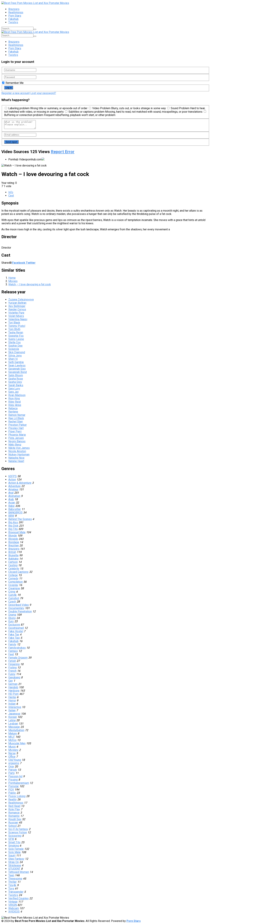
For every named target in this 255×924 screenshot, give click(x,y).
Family (12, 644)
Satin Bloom (15, 375)
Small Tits (14, 842)
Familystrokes (17, 647)
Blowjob (13, 539)
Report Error (62, 151)
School (12, 825)
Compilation (15, 581)
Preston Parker (17, 425)
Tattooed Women (18, 872)
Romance (14, 812)
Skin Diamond (16, 352)
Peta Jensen (16, 438)
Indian (12, 703)
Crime (11, 591)
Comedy (13, 578)
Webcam (13, 908)
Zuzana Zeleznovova (21, 299)
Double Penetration (20, 611)
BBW (11, 515)
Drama (12, 614)
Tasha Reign (15, 332)
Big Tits (13, 529)
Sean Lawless (17, 365)
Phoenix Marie (17, 434)
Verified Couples (18, 898)
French (12, 670)
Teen (11, 875)
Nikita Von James (19, 448)
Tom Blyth (14, 329)
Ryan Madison (17, 395)
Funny (11, 674)
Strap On (13, 862)
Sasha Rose (15, 378)
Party (11, 773)
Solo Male (14, 852)
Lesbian (13, 723)
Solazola (13, 349)
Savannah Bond (17, 372)
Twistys (13, 22)
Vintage (13, 901)
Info (10, 192)
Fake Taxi (14, 637)
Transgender (15, 891)
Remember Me (14, 83)
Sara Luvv (14, 388)
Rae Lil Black (16, 418)
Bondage (13, 542)
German (13, 684)
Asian (11, 502)
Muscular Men (17, 743)
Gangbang (14, 677)
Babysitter (14, 509)
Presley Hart (16, 428)
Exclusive (14, 624)
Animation (14, 496)
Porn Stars (14, 15)
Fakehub (13, 19)
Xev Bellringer (16, 306)
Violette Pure (16, 312)
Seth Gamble (16, 362)
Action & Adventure (19, 482)
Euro (11, 621)
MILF (11, 736)
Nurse (12, 753)
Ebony (12, 618)
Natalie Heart (16, 461)
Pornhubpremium (18, 783)
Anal (11, 492)
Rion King (14, 398)
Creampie (14, 588)
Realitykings (15, 12)
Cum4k (12, 595)
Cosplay (13, 585)
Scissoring (14, 835)
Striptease (14, 865)
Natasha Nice (16, 457)
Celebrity (13, 568)
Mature (12, 733)
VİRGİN (12, 905)
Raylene (13, 411)
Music (12, 746)
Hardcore (13, 690)
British (12, 552)
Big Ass (13, 522)
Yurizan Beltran (17, 302)
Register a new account (15, 93)
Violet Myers (16, 316)
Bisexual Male (17, 532)
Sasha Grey (15, 382)
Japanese (14, 713)
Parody (12, 769)
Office (11, 756)
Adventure (14, 486)
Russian (13, 822)
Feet (11, 654)
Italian (12, 710)
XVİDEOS (14, 911)
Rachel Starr (15, 421)
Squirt (11, 855)
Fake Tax (13, 634)
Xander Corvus (17, 309)
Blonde (12, 535)
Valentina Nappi (17, 319)
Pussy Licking (17, 796)
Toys (11, 888)
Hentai (12, 697)
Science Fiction (17, 832)
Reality (12, 799)
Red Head (14, 806)
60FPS (12, 476)
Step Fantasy (16, 858)
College (13, 575)
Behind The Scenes (20, 519)
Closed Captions (18, 572)
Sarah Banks (15, 385)
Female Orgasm (18, 657)
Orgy (11, 766)
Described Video (18, 605)
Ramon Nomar (16, 415)
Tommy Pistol (16, 326)
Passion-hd (15, 776)
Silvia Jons (15, 355)
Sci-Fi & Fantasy (18, 829)
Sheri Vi (13, 359)
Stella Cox (14, 342)
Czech (12, 601)
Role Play (14, 809)
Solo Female (16, 849)
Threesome (15, 878)
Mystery (13, 750)
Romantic (14, 816)
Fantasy (13, 651)
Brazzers (13, 9)
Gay (10, 680)
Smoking (13, 845)
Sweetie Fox (16, 335)
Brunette (13, 555)
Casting (13, 565)
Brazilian (13, 545)
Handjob (13, 687)
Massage (14, 727)
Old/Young (14, 760)
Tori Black (14, 322)
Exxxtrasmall (16, 628)
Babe (11, 506)
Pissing (13, 779)
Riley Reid (14, 401)
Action (12, 479)
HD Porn (13, 694)
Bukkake (13, 558)
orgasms (13, 763)
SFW (11, 839)
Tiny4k (12, 885)
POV (11, 789)
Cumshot (13, 598)
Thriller (12, 882)
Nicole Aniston (17, 451)
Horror (12, 700)
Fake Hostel (15, 631)
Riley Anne (14, 405)
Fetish (12, 661)
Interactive (14, 707)
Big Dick (13, 525)
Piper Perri (15, 431)
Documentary (16, 608)
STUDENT (14, 868)
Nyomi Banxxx (17, 441)
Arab (11, 499)
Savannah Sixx (17, 368)
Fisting (12, 667)
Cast (11, 195)
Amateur (13, 489)
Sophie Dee (15, 345)
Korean (12, 717)
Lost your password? (43, 93)
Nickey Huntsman (18, 454)
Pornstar (13, 786)
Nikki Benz (14, 444)
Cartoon (13, 562)
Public (12, 793)
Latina (12, 720)
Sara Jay (13, 392)
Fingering (14, 664)
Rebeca (13, 408)
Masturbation (16, 730)
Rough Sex (14, 819)
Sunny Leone (16, 339)
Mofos (12, 740)
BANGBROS (15, 512)
